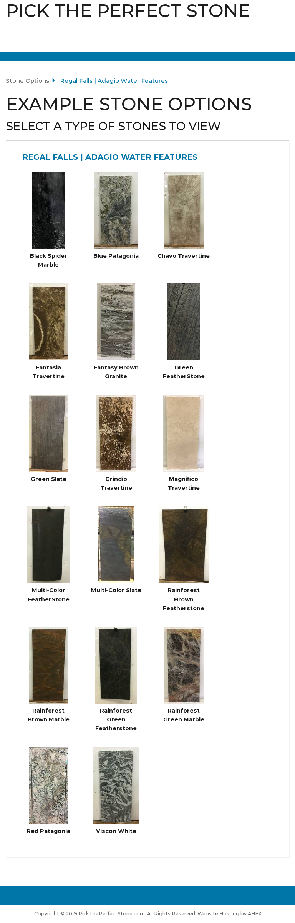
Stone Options (27, 80)
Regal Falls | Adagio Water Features (109, 157)
